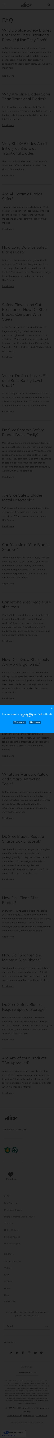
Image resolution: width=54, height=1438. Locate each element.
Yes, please (19, 722)
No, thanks (35, 722)
